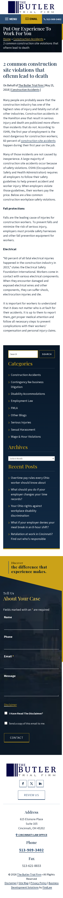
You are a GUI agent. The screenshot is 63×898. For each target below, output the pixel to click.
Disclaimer (10, 705)
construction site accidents (38, 141)
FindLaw (47, 887)
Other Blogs (19, 415)
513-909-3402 (54, 19)
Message (10, 676)
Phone (8, 637)
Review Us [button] (31, 795)
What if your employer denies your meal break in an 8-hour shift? (33, 524)
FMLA (14, 408)
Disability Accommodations (28, 394)
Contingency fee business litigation (27, 384)
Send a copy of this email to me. (27, 723)
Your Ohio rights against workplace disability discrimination (26, 510)
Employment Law (22, 401)
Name (8, 617)
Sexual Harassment (23, 429)
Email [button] (33, 19)
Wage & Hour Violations (26, 436)
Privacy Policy (38, 883)
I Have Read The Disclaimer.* (26, 713)
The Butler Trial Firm (31, 85)
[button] (10, 18)
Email (9, 656)
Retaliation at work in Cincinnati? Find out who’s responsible (32, 536)
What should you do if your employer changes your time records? (29, 494)
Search (47, 354)
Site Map (24, 883)
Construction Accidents (25, 90)
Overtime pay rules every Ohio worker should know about (30, 480)
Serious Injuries (21, 422)
